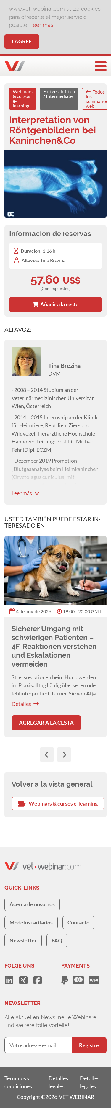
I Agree (22, 41)
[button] (47, 754)
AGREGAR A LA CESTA (46, 722)
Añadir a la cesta (58, 304)
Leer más (41, 25)
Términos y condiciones (18, 1082)
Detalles (21, 704)
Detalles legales (58, 1082)
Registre (89, 1045)
